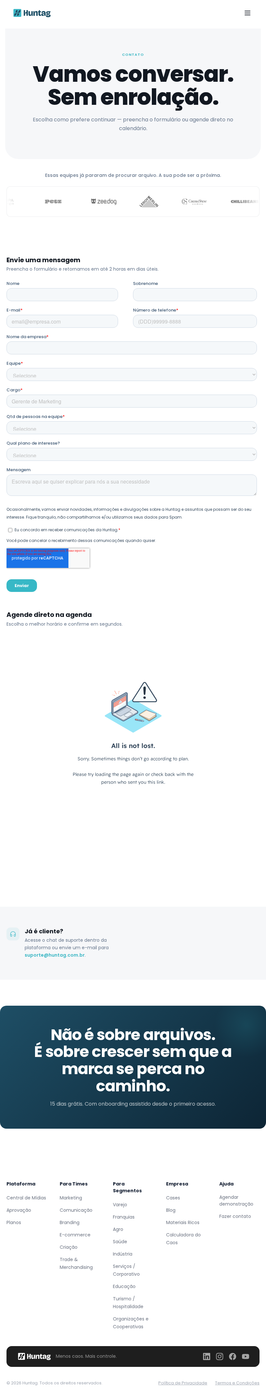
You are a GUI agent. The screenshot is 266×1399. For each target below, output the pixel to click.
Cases (173, 1198)
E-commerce (75, 1235)
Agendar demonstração (236, 1200)
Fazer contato (235, 1216)
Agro (118, 1229)
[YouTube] (245, 1356)
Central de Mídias (26, 1198)
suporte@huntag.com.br (55, 955)
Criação (69, 1247)
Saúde (120, 1241)
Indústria (122, 1254)
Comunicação (76, 1210)
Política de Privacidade (182, 1383)
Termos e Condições (237, 1383)
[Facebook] (232, 1356)
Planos (13, 1222)
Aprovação (18, 1210)
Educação (124, 1286)
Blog (170, 1210)
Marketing (71, 1198)
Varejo (120, 1204)
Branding (69, 1222)
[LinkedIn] (206, 1356)
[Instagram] (219, 1356)
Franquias (124, 1217)
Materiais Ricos (183, 1222)
